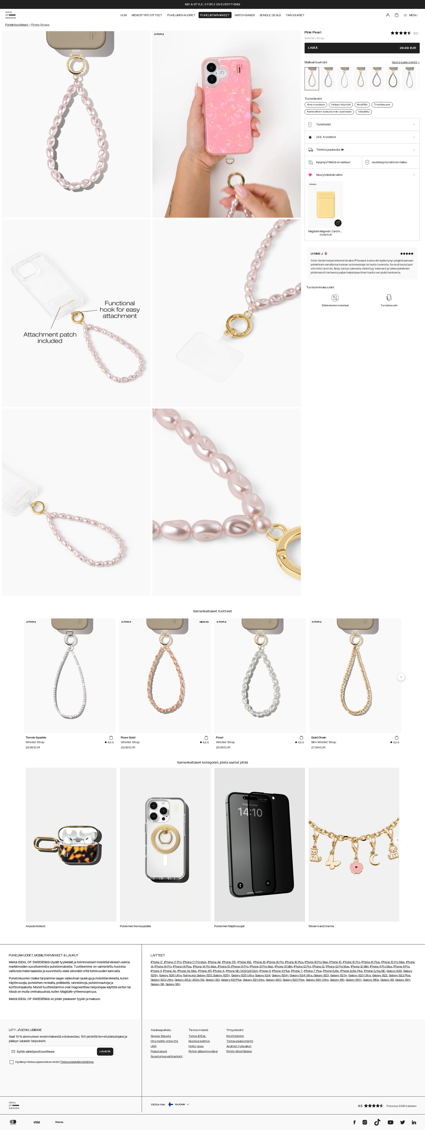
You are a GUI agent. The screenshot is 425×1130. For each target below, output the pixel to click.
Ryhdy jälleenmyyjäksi (203, 1051)
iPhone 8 (265, 971)
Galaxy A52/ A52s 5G (189, 979)
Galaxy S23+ (338, 975)
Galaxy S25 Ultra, (242, 975)
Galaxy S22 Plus (400, 975)
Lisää (362, 48)
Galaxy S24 (262, 975)
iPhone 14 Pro (163, 966)
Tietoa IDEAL (197, 1036)
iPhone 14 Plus (182, 966)
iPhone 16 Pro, (275, 962)
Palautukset (159, 1051)
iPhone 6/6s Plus (351, 971)
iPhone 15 (335, 962)
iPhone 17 (157, 962)
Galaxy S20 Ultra (317, 979)
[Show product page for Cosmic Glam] (409, 78)
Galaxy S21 (213, 979)
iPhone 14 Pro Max (204, 966)
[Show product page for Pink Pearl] (312, 78)
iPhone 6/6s (331, 971)
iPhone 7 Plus (313, 971)
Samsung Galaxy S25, (197, 975)
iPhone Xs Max (187, 971)
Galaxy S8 (157, 984)
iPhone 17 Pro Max (194, 962)
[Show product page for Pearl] (328, 78)
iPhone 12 (318, 966)
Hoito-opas (196, 1046)
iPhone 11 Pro (401, 966)
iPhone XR (205, 971)
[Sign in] (387, 15)
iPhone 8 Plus (281, 971)
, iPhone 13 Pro (239, 966)
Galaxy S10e (371, 979)
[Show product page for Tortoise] (393, 78)
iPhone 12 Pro (302, 966)
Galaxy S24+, (280, 975)
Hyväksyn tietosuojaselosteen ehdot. (54, 1062)
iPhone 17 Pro (173, 962)
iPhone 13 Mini (283, 966)
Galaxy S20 (273, 979)
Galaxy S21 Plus (231, 979)
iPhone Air (214, 962)
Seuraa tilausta (161, 1036)
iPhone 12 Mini (360, 966)
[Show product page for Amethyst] (376, 78)
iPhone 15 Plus (370, 962)
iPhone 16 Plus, (294, 962)
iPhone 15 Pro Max (393, 962)
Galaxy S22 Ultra (162, 979)
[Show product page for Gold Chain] (360, 78)
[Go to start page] (10, 15)
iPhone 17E (229, 962)
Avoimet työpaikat (238, 1046)
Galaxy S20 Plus (294, 979)
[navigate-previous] (401, 677)
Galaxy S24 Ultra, (301, 975)
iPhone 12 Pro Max (337, 966)
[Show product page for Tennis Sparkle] (344, 78)
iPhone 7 (297, 971)
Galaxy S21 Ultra (254, 979)
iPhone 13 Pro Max (261, 966)
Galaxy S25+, (221, 975)
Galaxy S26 (394, 971)
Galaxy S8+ (173, 984)
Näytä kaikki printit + (406, 62)
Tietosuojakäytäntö (239, 1041)
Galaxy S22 (380, 975)
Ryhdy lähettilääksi (239, 1051)
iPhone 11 (156, 971)
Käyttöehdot (235, 1036)
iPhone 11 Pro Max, (381, 966)
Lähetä (105, 1052)
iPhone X (218, 971)
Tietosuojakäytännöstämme (77, 1062)
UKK (153, 1046)
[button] (387, 1106)
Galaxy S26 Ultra (170, 975)
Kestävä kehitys (199, 1041)
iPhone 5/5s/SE (374, 971)
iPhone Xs (169, 971)
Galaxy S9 (387, 979)
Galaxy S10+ (354, 979)
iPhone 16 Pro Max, (316, 962)
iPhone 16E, (245, 962)
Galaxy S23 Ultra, (359, 975)
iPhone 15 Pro (351, 962)
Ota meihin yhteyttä (164, 1041)
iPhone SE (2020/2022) (242, 971)
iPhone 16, (259, 962)
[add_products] (338, 222)
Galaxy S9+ (402, 979)
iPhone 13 (224, 966)
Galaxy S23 (321, 975)
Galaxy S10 (337, 979)
